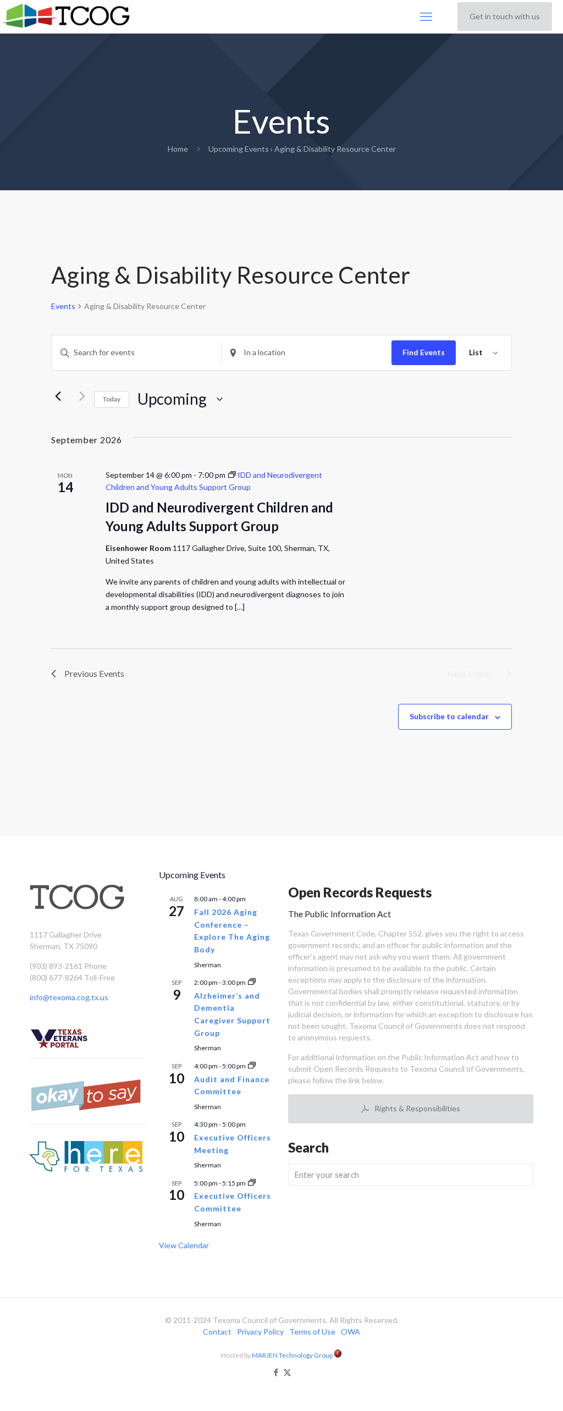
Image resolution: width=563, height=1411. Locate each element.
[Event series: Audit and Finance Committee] (252, 1066)
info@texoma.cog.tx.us (69, 997)
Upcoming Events (238, 148)
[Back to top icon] (510, 1388)
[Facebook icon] (276, 1372)
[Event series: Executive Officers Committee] (252, 1183)
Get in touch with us (505, 16)
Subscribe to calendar (449, 716)
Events (63, 306)
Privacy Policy (260, 1331)
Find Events (423, 352)
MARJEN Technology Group (293, 1355)
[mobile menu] (426, 16)
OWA (350, 1331)
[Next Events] (79, 396)
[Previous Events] (57, 396)
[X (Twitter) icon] (287, 1372)
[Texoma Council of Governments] (68, 16)
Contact (217, 1331)
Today (111, 399)
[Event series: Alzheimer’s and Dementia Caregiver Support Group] (252, 982)
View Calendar (184, 1245)
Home (178, 148)
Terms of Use (312, 1331)
